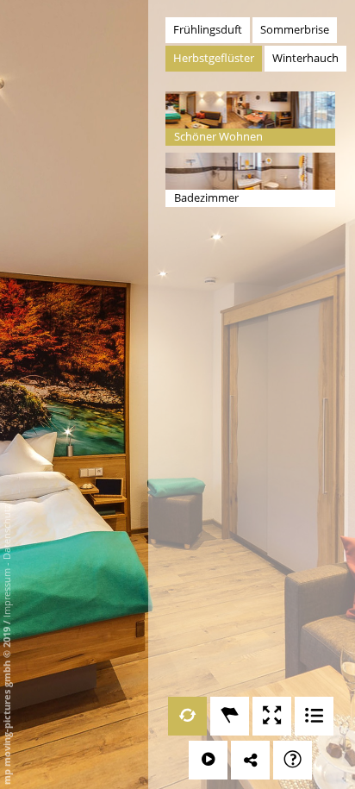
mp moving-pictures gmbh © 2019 (6, 704)
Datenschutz (6, 532)
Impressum (6, 592)
